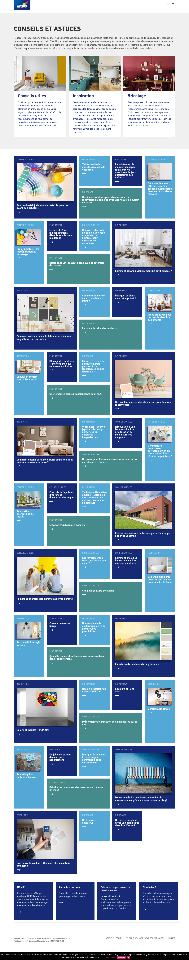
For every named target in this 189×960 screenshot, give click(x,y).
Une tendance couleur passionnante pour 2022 (75, 394)
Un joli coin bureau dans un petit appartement (60, 757)
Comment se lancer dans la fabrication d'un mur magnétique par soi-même (44, 338)
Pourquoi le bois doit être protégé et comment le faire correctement (94, 758)
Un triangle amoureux (88, 821)
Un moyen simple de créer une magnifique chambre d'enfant (127, 823)
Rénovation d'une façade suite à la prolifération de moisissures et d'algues (125, 432)
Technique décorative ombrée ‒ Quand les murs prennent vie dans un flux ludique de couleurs (94, 497)
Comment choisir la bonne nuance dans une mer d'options (126, 561)
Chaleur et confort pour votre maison (27, 378)
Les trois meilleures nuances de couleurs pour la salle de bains (160, 580)
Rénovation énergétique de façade (25, 514)
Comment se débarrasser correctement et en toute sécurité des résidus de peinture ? (160, 451)
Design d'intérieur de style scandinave (94, 690)
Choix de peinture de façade (98, 590)
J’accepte (121, 957)
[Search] (168, 3)
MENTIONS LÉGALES (114, 938)
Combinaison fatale (159, 709)
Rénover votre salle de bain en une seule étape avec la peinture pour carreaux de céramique (94, 237)
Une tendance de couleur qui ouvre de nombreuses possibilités (93, 627)
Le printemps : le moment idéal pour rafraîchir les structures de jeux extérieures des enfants (125, 171)
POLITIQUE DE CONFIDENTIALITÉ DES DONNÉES (145, 938)
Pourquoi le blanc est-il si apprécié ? (125, 297)
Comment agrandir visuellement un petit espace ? (143, 271)
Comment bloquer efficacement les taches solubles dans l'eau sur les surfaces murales (160, 188)
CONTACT (171, 938)
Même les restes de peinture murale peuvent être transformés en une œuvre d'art (93, 366)
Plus (101, 957)
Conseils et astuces (69, 887)
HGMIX (21, 887)
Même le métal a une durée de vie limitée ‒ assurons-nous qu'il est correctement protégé (141, 799)
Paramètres (110, 957)
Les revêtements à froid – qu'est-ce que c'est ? (94, 561)
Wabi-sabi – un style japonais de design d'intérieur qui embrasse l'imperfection (94, 432)
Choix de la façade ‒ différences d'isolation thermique (61, 495)
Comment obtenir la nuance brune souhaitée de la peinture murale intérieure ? (45, 461)
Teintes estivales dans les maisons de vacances (93, 167)
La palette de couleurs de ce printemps (137, 664)
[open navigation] (173, 3)
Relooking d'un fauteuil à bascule (27, 776)
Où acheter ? (149, 887)
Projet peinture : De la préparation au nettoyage (28, 252)
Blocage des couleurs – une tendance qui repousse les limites (61, 364)
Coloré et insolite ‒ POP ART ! (33, 730)
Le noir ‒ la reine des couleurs (99, 328)
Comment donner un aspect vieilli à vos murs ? (93, 298)
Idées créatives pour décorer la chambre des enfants (159, 317)
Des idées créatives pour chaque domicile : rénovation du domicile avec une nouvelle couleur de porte (110, 200)
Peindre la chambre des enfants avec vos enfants (45, 599)
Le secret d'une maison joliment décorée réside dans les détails (60, 234)
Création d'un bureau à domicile (67, 525)
